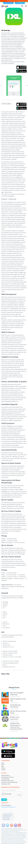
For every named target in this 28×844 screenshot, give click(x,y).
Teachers (3, 769)
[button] (1, 85)
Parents (3, 768)
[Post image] (5, 694)
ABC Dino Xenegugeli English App (16, 693)
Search (22, 6)
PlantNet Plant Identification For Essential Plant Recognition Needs (16, 726)
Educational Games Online (7, 780)
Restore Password (8, 3)
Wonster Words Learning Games (18, 712)
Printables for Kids (5, 784)
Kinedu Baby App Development (15, 706)
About (2, 763)
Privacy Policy (6, 819)
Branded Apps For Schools (7, 777)
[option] (14, 86)
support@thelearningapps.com (8, 807)
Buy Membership (20, 3)
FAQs (2, 764)
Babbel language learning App (18, 699)
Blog (2, 766)
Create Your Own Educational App (9, 782)
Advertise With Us (5, 775)
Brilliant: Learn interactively (14, 718)
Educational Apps (5, 778)
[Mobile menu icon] (26, 6)
